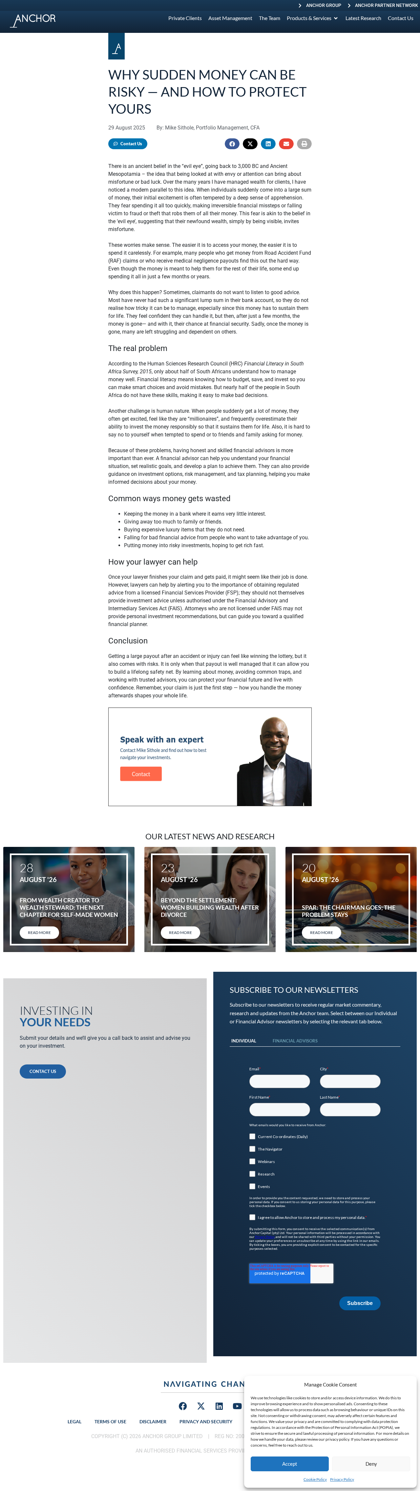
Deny (371, 1464)
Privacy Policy (342, 1479)
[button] (232, 143)
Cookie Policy (315, 1479)
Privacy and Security (205, 1421)
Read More (39, 932)
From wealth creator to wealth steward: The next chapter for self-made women (69, 907)
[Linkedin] (219, 1406)
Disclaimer (152, 1421)
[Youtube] (237, 1406)
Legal (74, 1421)
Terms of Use (110, 1421)
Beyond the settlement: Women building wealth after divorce (210, 907)
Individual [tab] (243, 1040)
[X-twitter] (201, 1406)
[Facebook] (183, 1406)
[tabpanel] (315, 1188)
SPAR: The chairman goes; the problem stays (348, 911)
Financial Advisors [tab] (295, 1040)
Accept (289, 1464)
